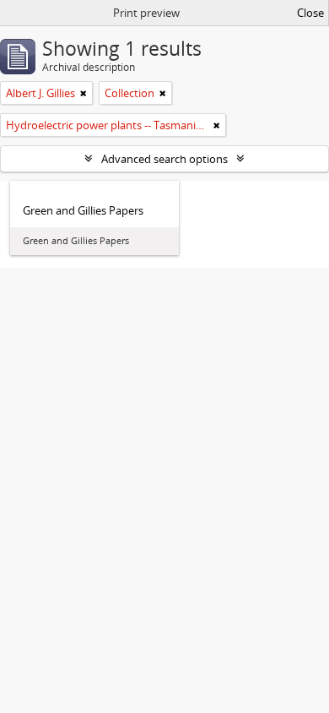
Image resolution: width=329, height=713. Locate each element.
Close (310, 12)
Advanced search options (164, 158)
